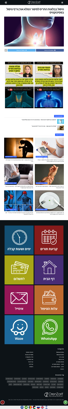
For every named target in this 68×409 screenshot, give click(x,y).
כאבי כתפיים (47, 384)
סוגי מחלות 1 (30, 359)
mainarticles (60, 352)
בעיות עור (60, 381)
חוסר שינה (30, 381)
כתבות (62, 369)
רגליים (41, 387)
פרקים (46, 387)
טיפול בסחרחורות (12, 381)
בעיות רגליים (53, 381)
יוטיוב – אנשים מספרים (58, 364)
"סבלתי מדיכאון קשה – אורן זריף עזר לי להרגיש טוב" (44, 126)
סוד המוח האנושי (17, 384)
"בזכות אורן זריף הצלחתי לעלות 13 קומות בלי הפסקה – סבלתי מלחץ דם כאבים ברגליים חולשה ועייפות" (51, 160)
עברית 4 (31, 364)
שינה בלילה (35, 387)
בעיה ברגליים (31, 378)
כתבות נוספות (57, 5)
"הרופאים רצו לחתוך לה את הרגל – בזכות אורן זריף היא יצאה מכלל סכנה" (39, 119)
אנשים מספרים (60, 362)
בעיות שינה (45, 381)
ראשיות (31, 366)
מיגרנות (33, 384)
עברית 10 (30, 362)
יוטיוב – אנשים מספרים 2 (41, 156)
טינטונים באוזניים (22, 381)
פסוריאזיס (52, 387)
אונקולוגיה (60, 378)
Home (62, 5)
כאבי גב (53, 384)
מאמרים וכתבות (29, 354)
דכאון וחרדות (38, 381)
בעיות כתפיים (9, 378)
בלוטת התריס (40, 378)
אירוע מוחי (61, 359)
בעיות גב (24, 378)
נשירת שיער (26, 384)
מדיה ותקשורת (29, 357)
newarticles (60, 354)
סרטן (10, 384)
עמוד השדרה (60, 387)
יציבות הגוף (60, 384)
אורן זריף (61, 357)
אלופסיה (47, 378)
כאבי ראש (39, 384)
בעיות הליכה (17, 378)
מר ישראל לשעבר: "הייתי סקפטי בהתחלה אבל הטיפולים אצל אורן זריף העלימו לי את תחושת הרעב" (50, 213)
